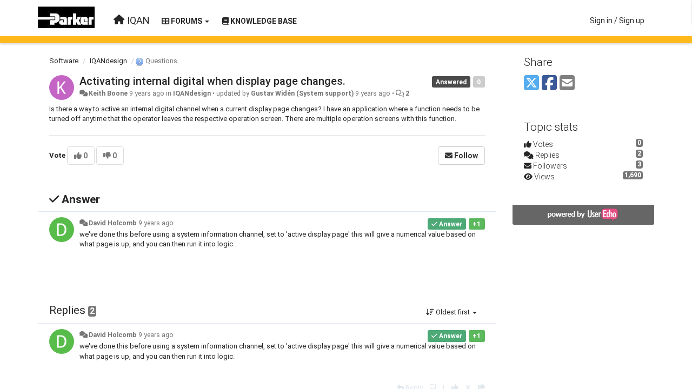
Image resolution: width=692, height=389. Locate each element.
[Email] (567, 83)
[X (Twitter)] (531, 83)
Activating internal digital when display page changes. (212, 81)
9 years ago (156, 223)
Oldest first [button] (452, 312)
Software (63, 61)
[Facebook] (549, 83)
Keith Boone (108, 93)
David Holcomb (113, 223)
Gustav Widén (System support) (302, 93)
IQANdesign (108, 61)
